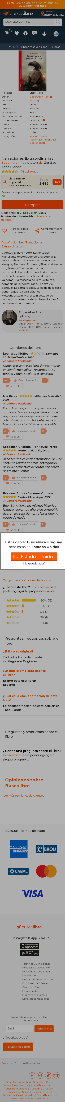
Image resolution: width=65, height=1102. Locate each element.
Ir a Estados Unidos (34, 556)
